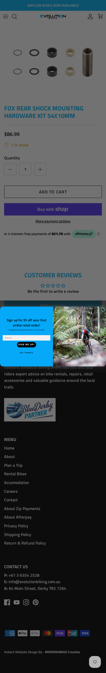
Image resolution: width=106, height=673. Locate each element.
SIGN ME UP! (26, 344)
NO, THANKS (26, 353)
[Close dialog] (103, 309)
